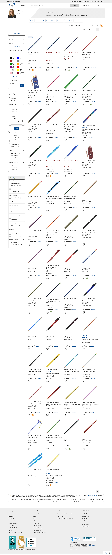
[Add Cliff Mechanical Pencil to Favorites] (47, 176)
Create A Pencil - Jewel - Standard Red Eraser (53, 405)
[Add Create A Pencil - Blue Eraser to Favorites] (29, 348)
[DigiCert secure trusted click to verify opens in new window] (75, 539)
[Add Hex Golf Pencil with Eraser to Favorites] (29, 210)
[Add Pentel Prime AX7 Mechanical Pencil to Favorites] (65, 278)
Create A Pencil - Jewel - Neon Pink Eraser (90, 438)
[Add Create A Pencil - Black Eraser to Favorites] (29, 381)
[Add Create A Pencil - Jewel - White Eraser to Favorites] (83, 414)
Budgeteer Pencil (86, 54)
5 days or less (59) (15, 142)
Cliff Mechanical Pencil (51, 165)
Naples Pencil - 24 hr (32, 300)
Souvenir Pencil (49, 59)
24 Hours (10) (14, 135)
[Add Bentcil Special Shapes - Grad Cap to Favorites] (29, 448)
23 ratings (57, 275)
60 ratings (75, 137)
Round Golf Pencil (32, 126)
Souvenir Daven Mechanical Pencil (71, 165)
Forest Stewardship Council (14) (15, 218)
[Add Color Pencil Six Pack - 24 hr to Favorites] (83, 176)
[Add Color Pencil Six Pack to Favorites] (29, 104)
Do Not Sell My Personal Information (18, 528)
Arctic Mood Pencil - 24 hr (51, 232)
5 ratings (38, 275)
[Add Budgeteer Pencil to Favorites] (83, 69)
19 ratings (74, 275)
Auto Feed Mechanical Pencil (52, 335)
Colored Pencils (78, 21)
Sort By (71, 25)
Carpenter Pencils (40, 21)
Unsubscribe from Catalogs (15, 532)
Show (90, 25)
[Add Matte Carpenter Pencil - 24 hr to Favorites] (83, 244)
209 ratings (93, 67)
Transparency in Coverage (39, 532)
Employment (12, 521)
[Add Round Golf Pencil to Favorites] (29, 140)
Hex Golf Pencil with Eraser (34, 200)
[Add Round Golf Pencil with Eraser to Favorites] (47, 140)
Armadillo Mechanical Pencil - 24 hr (72, 335)
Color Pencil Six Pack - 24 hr (88, 162)
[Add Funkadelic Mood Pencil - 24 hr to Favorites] (29, 414)
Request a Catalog (37, 528)
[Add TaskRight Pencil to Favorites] (29, 69)
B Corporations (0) (15, 225)
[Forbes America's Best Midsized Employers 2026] (30, 543)
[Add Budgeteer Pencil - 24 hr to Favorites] (65, 210)
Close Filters (17, 33)
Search (74, 5)
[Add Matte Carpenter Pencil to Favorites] (65, 244)
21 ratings (74, 101)
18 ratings (93, 101)
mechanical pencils (92, 495)
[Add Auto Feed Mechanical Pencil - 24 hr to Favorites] (83, 312)
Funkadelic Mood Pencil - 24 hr (34, 403)
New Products (90, 1)
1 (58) (12, 165)
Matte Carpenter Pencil (69, 235)
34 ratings (38, 242)
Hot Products (82, 1)
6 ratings (74, 378)
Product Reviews (37, 525)
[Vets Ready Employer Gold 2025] (21, 542)
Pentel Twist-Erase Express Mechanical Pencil (52, 268)
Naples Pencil (67, 303)
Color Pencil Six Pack (32, 92)
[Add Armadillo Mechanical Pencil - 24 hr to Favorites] (65, 348)
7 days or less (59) (15, 144)
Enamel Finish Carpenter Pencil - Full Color (90, 130)
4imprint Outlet (85, 524)
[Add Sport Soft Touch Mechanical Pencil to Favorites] (47, 210)
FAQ (34, 521)
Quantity (11, 83)
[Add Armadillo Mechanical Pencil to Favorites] (29, 176)
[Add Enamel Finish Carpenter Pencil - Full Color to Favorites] (83, 140)
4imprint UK (84, 518)
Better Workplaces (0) (16, 188)
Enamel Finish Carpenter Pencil (71, 94)
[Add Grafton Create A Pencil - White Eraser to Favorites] (47, 312)
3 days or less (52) (15, 140)
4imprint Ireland (85, 521)
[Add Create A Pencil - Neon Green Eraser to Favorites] (47, 448)
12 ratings (38, 137)
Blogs (34, 518)
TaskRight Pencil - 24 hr (87, 94)
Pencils (31, 21)
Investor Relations (13, 523)
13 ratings (57, 101)
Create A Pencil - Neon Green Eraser (54, 437)
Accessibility (11, 516)
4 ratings (75, 173)
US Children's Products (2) (16, 245)
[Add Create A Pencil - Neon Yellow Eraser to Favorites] (83, 381)
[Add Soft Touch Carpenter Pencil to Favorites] (47, 381)
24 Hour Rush (74, 1)
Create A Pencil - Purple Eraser (34, 267)
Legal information (91, 545)
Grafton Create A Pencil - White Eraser (53, 302)
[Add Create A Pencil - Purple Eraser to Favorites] (29, 278)
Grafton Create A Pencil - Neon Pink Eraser (72, 438)
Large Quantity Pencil (32, 235)
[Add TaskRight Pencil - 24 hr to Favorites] (83, 104)
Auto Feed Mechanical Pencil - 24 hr (90, 300)
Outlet (103, 1)
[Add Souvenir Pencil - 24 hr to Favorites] (65, 69)
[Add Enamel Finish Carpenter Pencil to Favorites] (65, 104)
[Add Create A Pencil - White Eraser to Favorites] (65, 140)
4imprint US (84, 514)
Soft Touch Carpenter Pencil (52, 373)
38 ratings (75, 207)
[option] (12, 57)
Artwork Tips (60, 516)
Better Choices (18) (15, 183)
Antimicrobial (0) (15, 233)
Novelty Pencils (68, 21)
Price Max (20, 119)
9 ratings (56, 137)
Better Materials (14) (16, 185)
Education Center (37, 514)
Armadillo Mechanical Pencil (34, 162)
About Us (11, 514)
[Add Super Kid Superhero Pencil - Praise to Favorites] (83, 348)
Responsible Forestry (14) (16, 200)
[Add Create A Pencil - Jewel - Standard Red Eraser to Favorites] (47, 414)
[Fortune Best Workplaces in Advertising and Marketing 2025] (12, 542)
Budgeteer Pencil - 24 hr (69, 198)
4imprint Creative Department (64, 514)
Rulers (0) (13, 100)
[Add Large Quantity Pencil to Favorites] (29, 244)
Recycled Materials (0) (16, 198)
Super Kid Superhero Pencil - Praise (90, 339)
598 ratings (57, 67)
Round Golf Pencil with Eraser (52, 129)
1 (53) (12, 107)
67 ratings (38, 101)
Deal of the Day (85, 526)
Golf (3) (12, 96)
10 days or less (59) (15, 146)
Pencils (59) (13, 98)
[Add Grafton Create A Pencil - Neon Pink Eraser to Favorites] (65, 448)
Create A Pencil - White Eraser (70, 126)
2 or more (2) (14, 109)
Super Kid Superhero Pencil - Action (54, 475)
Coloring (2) (13, 94)
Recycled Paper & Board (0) (16, 210)
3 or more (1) (14, 111)
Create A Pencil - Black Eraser (34, 371)
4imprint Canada (85, 516)
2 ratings (93, 310)
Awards (34, 516)
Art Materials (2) (15, 242)
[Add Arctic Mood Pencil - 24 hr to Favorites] (47, 244)
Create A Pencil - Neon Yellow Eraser (90, 371)
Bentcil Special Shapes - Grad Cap (35, 437)
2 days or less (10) (15, 137)
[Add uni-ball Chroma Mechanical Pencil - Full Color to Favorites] (29, 485)
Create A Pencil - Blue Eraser (34, 335)
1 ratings (56, 242)
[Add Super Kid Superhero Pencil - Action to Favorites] (47, 485)
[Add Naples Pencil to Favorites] (65, 312)
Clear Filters (17, 46)
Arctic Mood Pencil (50, 94)
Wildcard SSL (73, 542)
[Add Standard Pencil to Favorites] (83, 278)
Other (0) (13, 208)
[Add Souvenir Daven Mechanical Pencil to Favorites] (65, 176)
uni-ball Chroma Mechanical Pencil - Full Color (36, 474)
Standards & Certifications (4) (15, 190)
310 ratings (38, 67)
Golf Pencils (60, 21)
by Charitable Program (65, 518)
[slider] (10, 125)
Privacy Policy (12, 526)
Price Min (14, 119)
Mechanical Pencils (50, 21)
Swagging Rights (37, 530)
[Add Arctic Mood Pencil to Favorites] (47, 104)
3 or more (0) (14, 169)
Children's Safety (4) (16, 236)
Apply (22, 85)
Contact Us (11, 518)
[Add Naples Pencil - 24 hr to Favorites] (29, 312)
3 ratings (92, 137)
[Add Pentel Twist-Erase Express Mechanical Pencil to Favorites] (47, 278)
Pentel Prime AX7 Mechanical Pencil (72, 267)
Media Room (36, 523)
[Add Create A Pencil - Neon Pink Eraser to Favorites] (65, 381)
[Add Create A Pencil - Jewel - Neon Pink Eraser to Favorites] (83, 448)
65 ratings (75, 67)
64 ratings (38, 173)
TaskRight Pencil (31, 59)
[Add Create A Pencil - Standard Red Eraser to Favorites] (83, 210)
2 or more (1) (14, 167)
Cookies (11, 530)
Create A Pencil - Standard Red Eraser (89, 199)
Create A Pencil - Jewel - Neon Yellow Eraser (72, 405)
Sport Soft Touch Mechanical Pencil (54, 198)
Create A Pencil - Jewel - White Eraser (90, 404)
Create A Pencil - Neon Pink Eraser (71, 371)
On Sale (97, 1)
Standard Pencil (85, 267)
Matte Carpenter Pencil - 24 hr (89, 232)
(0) (99, 6)
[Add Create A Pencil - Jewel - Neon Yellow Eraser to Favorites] (65, 414)
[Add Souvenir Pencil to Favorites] (47, 69)
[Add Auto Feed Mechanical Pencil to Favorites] (47, 348)
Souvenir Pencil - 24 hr (69, 56)
